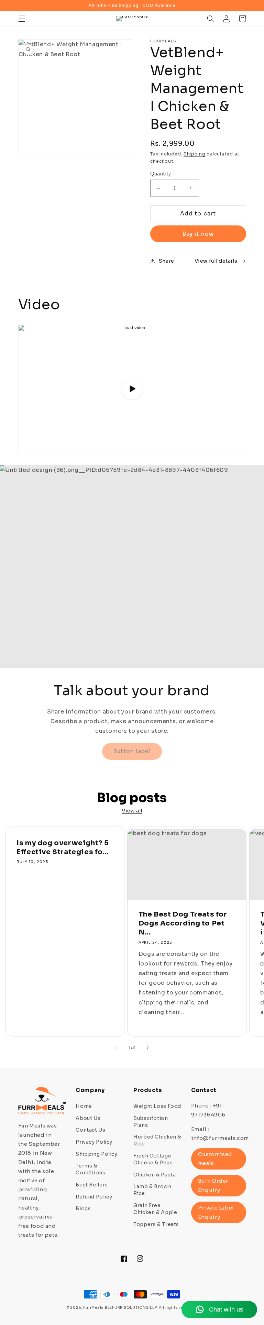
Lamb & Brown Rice (152, 1189)
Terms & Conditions (90, 1169)
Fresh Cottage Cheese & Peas (153, 1159)
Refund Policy (94, 1197)
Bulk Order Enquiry (213, 1185)
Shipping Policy (96, 1154)
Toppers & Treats (156, 1224)
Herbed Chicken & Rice (157, 1140)
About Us (88, 1118)
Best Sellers (92, 1185)
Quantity (160, 174)
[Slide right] (147, 1047)
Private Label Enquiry (216, 1212)
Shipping (195, 154)
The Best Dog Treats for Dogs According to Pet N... (183, 923)
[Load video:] (132, 389)
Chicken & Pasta (154, 1175)
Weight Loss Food (157, 1106)
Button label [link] (132, 751)
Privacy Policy (94, 1142)
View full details (216, 261)
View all (132, 811)
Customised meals (215, 1158)
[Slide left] (116, 1047)
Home (84, 1106)
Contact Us (90, 1130)
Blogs (83, 1208)
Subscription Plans (150, 1121)
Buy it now (198, 234)
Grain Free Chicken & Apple (155, 1208)
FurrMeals (93, 1307)
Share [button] (166, 261)
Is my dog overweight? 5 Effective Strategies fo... (62, 847)
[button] (22, 19)
